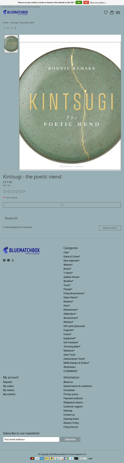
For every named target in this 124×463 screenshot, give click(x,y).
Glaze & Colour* (72, 256)
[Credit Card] (57, 458)
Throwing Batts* (72, 346)
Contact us (69, 414)
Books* (67, 268)
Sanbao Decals (71, 277)
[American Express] (42, 458)
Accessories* (71, 317)
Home (5, 23)
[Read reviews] (13, 191)
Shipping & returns (73, 402)
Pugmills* (69, 330)
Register (7, 382)
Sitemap (68, 410)
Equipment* (70, 338)
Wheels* (68, 264)
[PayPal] (47, 458)
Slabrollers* (70, 313)
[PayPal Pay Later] (52, 458)
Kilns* (67, 305)
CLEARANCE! (71, 371)
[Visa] (37, 458)
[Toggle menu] (118, 13)
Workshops (70, 367)
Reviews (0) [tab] (11, 218)
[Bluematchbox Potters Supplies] (15, 12)
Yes (78, 3)
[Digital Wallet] (82, 458)
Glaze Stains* (71, 297)
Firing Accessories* (74, 293)
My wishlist (9, 394)
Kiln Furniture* (71, 342)
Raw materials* (72, 260)
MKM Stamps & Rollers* (76, 362)
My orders (8, 386)
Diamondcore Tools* (74, 358)
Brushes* (68, 281)
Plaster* (68, 289)
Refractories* (71, 309)
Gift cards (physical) (74, 326)
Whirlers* (68, 322)
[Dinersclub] (71, 458)
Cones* (67, 334)
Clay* (66, 252)
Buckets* (68, 301)
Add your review (110, 228)
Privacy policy (71, 394)
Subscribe (70, 439)
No (86, 3)
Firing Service (71, 427)
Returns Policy (71, 422)
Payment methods (73, 398)
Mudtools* (69, 350)
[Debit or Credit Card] (76, 458)
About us (68, 382)
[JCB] (66, 458)
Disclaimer (69, 390)
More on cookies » (98, 3)
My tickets (8, 390)
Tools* (67, 285)
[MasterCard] (32, 458)
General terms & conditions (78, 386)
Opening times (71, 418)
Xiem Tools (69, 354)
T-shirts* (68, 272)
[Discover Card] (61, 458)
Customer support (73, 406)
